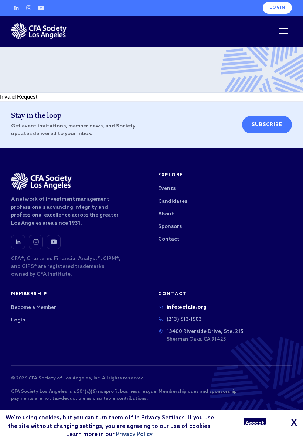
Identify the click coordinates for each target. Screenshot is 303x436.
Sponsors (170, 227)
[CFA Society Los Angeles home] (39, 31)
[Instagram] (28, 7)
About (166, 214)
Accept (254, 422)
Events (167, 188)
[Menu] (284, 31)
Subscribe (267, 124)
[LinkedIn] (16, 7)
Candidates (172, 201)
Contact (169, 239)
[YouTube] (41, 7)
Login (277, 7)
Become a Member (33, 307)
